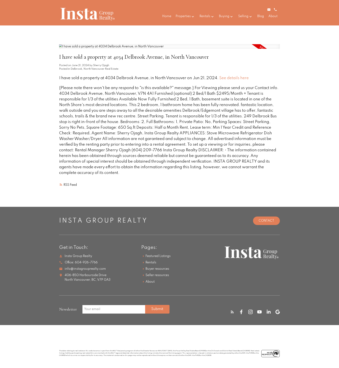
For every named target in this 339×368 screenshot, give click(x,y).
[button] (232, 312)
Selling (243, 16)
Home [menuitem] (166, 16)
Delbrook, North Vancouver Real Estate (94, 69)
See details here (234, 78)
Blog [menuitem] (260, 16)
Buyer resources (157, 268)
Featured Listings (158, 256)
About (150, 281)
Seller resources (157, 275)
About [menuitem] (273, 16)
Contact (266, 220)
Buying (224, 16)
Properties (183, 16)
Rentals (205, 16)
